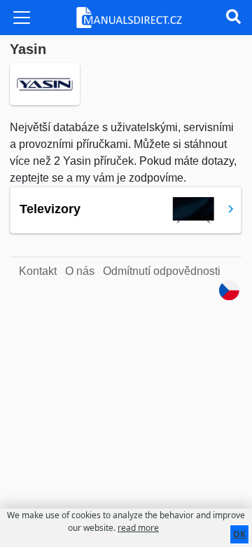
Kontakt (38, 271)
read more (138, 528)
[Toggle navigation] (21, 17)
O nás (79, 271)
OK (239, 534)
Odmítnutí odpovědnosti (161, 271)
